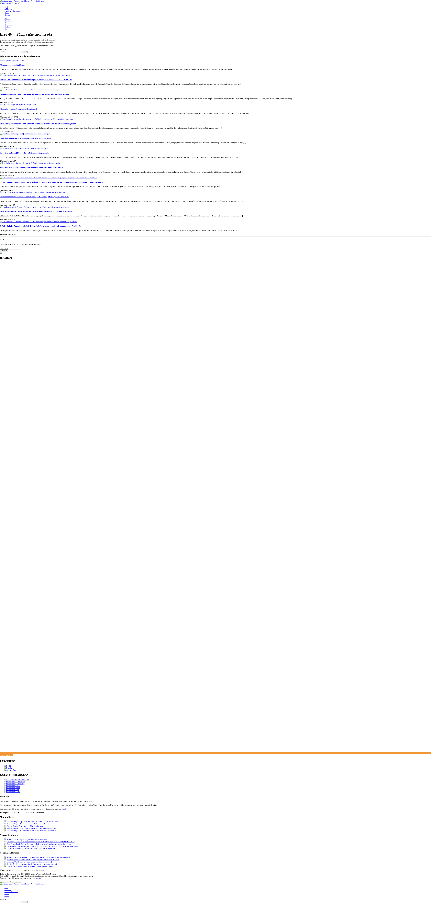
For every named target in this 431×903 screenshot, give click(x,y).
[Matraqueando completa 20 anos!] (12, 60)
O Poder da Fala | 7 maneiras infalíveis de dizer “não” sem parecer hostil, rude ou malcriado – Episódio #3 (40, 226)
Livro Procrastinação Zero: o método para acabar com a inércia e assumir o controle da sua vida (36, 211)
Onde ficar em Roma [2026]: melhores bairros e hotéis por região (24, 153)
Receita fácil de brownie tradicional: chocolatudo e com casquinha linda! (32, 864)
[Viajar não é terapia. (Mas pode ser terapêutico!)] (18, 104)
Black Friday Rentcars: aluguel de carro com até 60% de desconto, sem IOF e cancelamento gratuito (38, 124)
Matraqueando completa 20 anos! (12, 65)
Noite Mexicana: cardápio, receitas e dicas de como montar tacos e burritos (33, 860)
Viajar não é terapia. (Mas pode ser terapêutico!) (18, 109)
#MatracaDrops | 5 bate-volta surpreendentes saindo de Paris (28, 824)
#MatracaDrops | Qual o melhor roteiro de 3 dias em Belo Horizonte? (31, 831)
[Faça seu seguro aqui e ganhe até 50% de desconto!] (10, 770)
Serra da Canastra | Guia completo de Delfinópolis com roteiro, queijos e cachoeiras (31, 167)
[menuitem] (6, 7)
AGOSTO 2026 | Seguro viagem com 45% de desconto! (27, 839)
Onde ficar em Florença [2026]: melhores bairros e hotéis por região (25, 138)
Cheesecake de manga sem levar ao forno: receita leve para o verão (30, 866)
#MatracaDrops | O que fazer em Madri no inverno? (25, 826)
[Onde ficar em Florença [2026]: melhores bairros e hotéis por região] (25, 134)
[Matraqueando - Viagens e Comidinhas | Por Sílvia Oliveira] (22, 1)
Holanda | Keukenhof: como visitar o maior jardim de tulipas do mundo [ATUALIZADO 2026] (36, 80)
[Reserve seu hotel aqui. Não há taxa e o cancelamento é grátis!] (8, 766)
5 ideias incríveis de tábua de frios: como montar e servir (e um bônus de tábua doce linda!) (39, 857)
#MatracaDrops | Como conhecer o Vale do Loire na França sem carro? (32, 828)
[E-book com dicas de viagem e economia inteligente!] (14, 782)
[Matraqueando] (6, 3)
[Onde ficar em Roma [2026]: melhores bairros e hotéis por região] (24, 148)
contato (64, 809)
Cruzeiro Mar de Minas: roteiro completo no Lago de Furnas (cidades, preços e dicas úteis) (34, 197)
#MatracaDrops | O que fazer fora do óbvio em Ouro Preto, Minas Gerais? (33, 822)
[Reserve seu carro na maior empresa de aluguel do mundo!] (8, 768)
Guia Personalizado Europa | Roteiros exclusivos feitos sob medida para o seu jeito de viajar (34, 94)
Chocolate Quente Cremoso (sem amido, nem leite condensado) (29, 862)
